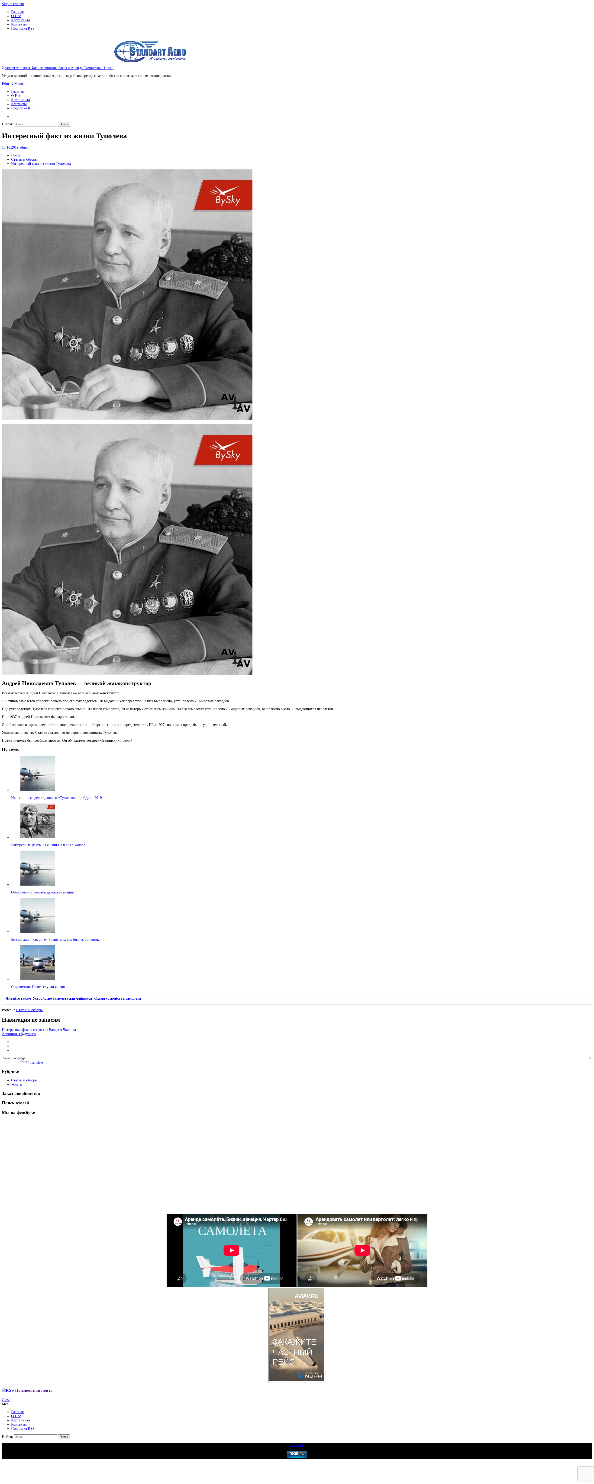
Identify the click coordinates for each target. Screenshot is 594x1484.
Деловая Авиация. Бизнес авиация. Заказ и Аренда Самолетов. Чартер (58, 68)
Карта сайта (20, 20)
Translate (36, 1062)
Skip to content (13, 4)
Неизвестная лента (34, 1390)
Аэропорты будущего (19, 1034)
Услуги (16, 1084)
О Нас (16, 16)
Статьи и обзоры (29, 1010)
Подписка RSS (23, 28)
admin (24, 147)
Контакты (19, 24)
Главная (17, 12)
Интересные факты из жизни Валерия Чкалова (39, 1030)
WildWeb (297, 1445)
